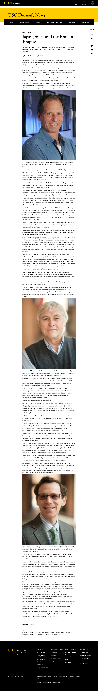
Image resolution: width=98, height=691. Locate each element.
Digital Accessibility (63, 676)
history (31, 632)
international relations (48, 632)
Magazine (72, 22)
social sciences (49, 634)
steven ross (57, 634)
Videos (38, 22)
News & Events (24, 22)
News (23, 32)
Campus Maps (54, 661)
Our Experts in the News (54, 22)
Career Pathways (84, 663)
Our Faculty (54, 652)
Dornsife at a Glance (41, 676)
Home (11, 22)
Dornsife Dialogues (84, 658)
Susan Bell (27, 56)
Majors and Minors (41, 652)
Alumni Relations (84, 652)
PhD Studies (40, 664)
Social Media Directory (57, 658)
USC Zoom (68, 662)
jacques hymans (60, 632)
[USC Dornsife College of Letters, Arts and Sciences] (13, 4)
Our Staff (53, 655)
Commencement (84, 661)
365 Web (67, 659)
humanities (38, 632)
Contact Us (85, 22)
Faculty (30, 32)
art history (25, 632)
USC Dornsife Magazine (85, 655)
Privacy (55, 676)
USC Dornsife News (26, 16)
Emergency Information (74, 676)
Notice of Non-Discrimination (43, 679)
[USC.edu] (92, 3)
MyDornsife (68, 657)
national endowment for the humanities (33, 634)
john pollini (69, 632)
